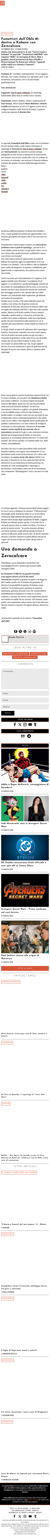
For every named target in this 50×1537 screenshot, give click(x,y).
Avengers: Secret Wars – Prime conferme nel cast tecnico (23, 910)
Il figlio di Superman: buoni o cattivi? (19, 1350)
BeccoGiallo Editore (15, 654)
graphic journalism (24, 657)
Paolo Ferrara (8, 1292)
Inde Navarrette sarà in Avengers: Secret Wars (24, 825)
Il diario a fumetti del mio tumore (19, 1172)
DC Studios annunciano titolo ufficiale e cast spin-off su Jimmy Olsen (23, 864)
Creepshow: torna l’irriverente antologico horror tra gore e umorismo (24, 1287)
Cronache (7, 34)
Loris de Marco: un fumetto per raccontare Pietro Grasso (25, 1475)
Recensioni (7, 1234)
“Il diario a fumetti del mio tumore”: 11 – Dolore (23, 1224)
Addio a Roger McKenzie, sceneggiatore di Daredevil (25, 786)
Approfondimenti (10, 982)
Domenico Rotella (10, 1353)
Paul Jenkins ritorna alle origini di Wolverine (20, 957)
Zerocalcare (38, 654)
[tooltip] (15, 631)
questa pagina (33, 1500)
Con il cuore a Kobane (20, 93)
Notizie (5, 1104)
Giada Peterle (22, 49)
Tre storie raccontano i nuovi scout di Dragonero (24, 1412)
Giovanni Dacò (8, 1415)
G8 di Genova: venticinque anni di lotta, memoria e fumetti (24, 1035)
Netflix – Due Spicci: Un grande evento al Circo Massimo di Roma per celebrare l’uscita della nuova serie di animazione (24, 1158)
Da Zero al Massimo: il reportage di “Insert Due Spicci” (23, 1096)
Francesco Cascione (11, 1479)
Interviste (7, 1422)
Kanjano (6, 1227)
